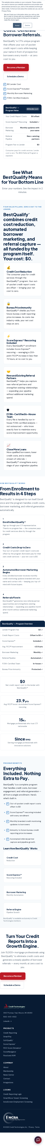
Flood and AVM (9, 1055)
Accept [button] (17, 25)
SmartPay (7, 1037)
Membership (8, 1071)
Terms (37, 1127)
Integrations (8, 1082)
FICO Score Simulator (12, 1048)
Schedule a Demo (15, 76)
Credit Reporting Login (12, 1094)
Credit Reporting (10, 1033)
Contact (6, 1079)
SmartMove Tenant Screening (15, 1098)
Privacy (31, 1127)
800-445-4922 (9, 1017)
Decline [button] (27, 25)
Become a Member (16, 67)
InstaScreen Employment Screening (17, 1102)
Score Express (9, 1044)
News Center (8, 1075)
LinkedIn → (7, 1021)
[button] (38, 1140)
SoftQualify (8, 1040)
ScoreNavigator (9, 1052)
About (6, 1067)
